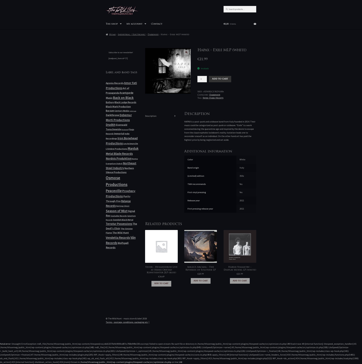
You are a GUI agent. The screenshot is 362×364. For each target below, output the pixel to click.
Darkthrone (112, 115)
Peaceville (114, 190)
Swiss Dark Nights (213, 98)
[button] (186, 52)
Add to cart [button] (161, 283)
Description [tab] (150, 116)
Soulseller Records (119, 216)
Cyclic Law (132, 111)
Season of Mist (117, 211)
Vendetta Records (118, 237)
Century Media (122, 110)
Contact (156, 24)
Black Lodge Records (125, 102)
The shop (112, 24)
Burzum (110, 110)
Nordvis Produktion (119, 158)
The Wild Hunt (120, 232)
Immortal (119, 133)
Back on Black (123, 97)
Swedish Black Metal (123, 219)
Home (112, 35)
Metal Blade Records (119, 153)
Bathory (110, 102)
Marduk (133, 148)
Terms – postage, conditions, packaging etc (127, 322)
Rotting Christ (122, 206)
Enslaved (124, 129)
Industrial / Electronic (132, 35)
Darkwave (153, 35)
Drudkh (110, 125)
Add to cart (220, 79)
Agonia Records (115, 83)
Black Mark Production (118, 106)
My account (134, 24)
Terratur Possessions (119, 224)
